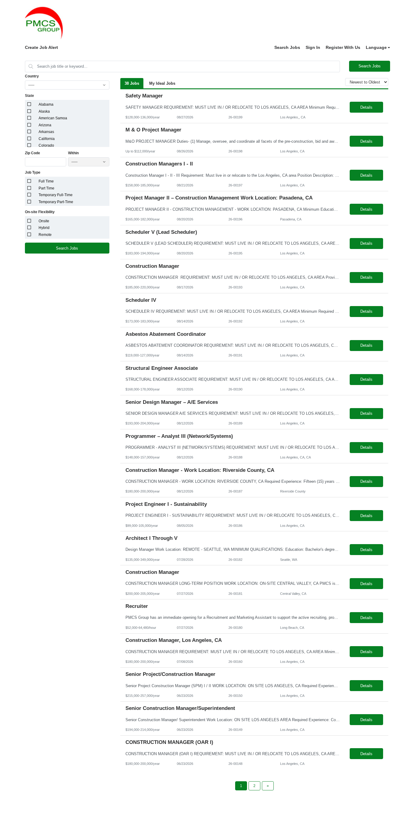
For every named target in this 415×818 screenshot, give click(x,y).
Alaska (44, 111)
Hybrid (44, 228)
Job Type (32, 172)
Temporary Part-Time (56, 202)
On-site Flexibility (40, 212)
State (29, 96)
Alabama (46, 104)
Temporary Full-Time (56, 195)
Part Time (46, 188)
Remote (45, 235)
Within (73, 153)
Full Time (46, 181)
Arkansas (46, 132)
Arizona (45, 125)
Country (32, 76)
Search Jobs (287, 47)
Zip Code (32, 153)
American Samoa (53, 118)
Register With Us (343, 47)
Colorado (46, 145)
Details (366, 107)
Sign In (313, 47)
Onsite (44, 221)
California (47, 139)
